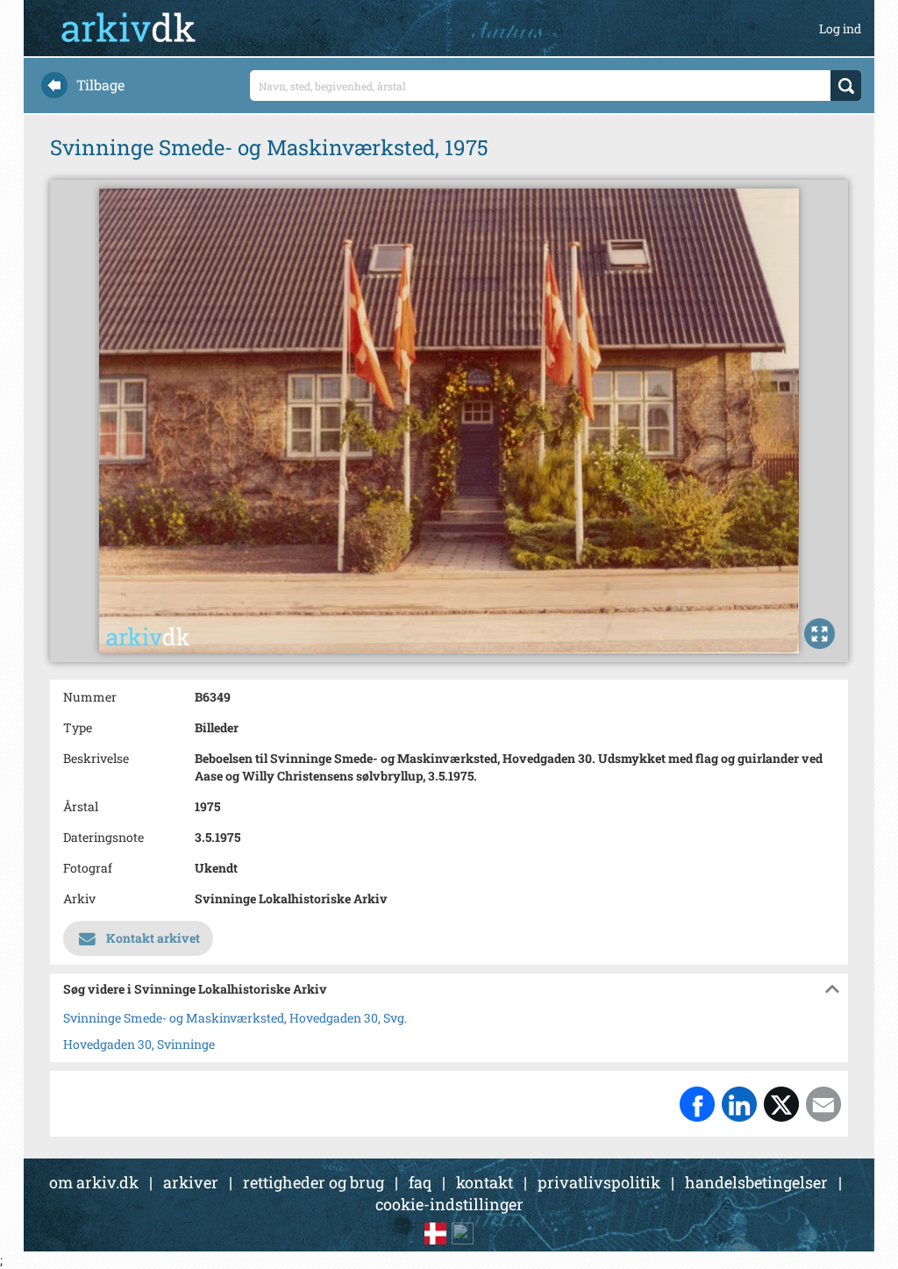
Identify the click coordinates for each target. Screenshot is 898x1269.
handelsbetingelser (756, 1182)
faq (420, 1182)
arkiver (190, 1182)
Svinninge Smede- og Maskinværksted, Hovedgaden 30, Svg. (235, 1017)
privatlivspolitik (599, 1182)
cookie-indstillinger (449, 1204)
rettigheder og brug (313, 1182)
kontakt (484, 1182)
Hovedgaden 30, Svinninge (139, 1044)
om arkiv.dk (94, 1182)
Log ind (840, 28)
